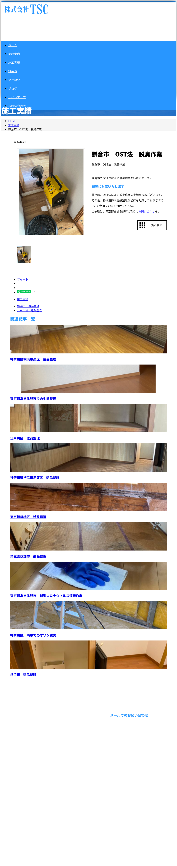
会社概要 (14, 80)
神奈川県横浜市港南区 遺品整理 (34, 477)
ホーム (12, 45)
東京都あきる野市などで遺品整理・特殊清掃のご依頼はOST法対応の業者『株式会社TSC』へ (88, 731)
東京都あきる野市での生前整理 (33, 398)
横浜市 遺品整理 (23, 674)
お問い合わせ (146, 211)
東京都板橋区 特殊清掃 (28, 516)
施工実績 (14, 62)
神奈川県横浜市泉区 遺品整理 (33, 359)
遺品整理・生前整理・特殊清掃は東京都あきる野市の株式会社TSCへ (48, 814)
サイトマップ (17, 97)
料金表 (12, 71)
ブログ (12, 88)
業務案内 (14, 54)
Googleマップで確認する (22, 792)
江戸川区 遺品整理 (25, 438)
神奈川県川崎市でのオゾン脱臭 (33, 635)
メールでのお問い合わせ (128, 715)
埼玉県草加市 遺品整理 (28, 556)
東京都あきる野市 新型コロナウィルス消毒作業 (46, 595)
